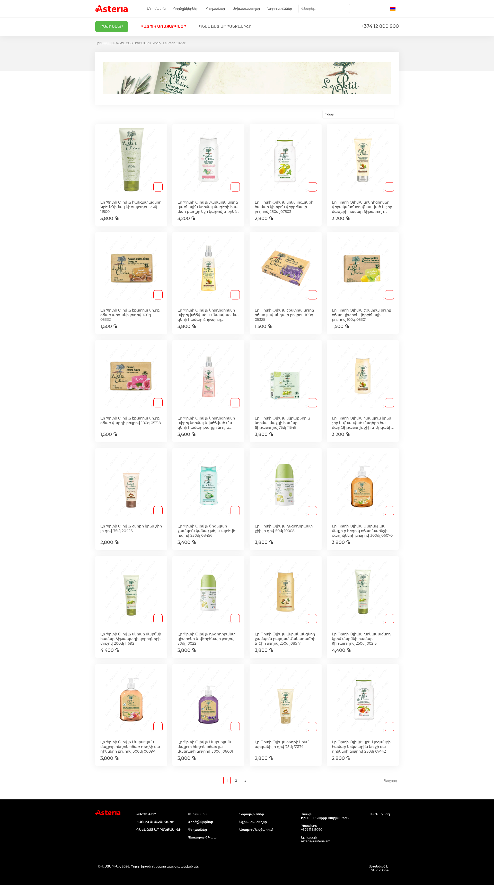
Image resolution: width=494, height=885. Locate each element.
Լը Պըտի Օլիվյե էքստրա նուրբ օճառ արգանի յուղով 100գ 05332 (130, 315)
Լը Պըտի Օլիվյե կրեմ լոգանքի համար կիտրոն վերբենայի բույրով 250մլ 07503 (284, 207)
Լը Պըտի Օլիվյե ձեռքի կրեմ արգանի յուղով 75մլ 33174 (281, 744)
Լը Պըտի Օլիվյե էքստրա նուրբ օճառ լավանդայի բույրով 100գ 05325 (284, 315)
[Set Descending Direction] (398, 114)
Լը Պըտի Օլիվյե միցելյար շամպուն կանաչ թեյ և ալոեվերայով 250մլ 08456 (207, 531)
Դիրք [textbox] (329, 114)
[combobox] (324, 8)
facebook (372, 824)
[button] (394, 9)
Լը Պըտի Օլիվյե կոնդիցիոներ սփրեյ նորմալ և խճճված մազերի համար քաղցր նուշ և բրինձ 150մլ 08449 (206, 423)
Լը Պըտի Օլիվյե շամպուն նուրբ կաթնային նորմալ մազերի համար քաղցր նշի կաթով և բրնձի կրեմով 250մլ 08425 (208, 207)
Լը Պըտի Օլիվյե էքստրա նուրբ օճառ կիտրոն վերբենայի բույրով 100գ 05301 (361, 315)
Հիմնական (104, 43)
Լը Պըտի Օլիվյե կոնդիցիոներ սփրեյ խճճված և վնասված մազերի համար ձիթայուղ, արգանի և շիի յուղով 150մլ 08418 (208, 315)
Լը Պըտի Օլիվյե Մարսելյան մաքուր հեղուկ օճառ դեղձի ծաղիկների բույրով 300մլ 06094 (130, 747)
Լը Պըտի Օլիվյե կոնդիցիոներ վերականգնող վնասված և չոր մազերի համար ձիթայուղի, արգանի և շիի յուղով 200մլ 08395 (362, 207)
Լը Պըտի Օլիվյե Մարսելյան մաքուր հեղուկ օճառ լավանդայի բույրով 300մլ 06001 (205, 747)
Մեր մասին (156, 9)
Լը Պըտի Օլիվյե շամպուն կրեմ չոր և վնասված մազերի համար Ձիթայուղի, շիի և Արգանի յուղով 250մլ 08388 (361, 423)
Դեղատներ (215, 9)
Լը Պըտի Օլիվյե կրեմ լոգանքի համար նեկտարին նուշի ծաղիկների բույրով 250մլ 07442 (361, 747)
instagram (384, 824)
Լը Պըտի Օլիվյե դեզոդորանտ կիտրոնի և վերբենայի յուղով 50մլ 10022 (206, 639)
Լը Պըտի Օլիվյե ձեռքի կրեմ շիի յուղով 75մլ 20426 (131, 528)
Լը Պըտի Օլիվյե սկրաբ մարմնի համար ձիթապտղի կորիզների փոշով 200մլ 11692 (130, 639)
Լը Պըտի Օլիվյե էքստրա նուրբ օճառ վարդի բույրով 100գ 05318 (130, 420)
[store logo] (111, 8)
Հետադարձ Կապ (202, 837)
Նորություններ (280, 9)
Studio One (380, 870)
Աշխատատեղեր (246, 9)
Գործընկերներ (185, 9)
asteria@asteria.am (316, 841)
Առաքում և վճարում (256, 830)
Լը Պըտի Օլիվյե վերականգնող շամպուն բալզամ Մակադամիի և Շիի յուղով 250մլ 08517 (285, 639)
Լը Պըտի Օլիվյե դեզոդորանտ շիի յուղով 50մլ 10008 (284, 528)
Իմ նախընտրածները (372, 8)
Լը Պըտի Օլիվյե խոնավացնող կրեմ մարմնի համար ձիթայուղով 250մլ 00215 (361, 639)
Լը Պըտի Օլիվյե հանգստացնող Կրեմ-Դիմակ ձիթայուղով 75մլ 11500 (131, 207)
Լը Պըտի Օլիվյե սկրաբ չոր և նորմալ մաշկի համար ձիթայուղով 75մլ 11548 (282, 423)
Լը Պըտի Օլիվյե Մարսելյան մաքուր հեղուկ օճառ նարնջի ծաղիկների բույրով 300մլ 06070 (362, 531)
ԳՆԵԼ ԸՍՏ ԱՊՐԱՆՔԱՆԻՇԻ (138, 43)
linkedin (395, 824)
